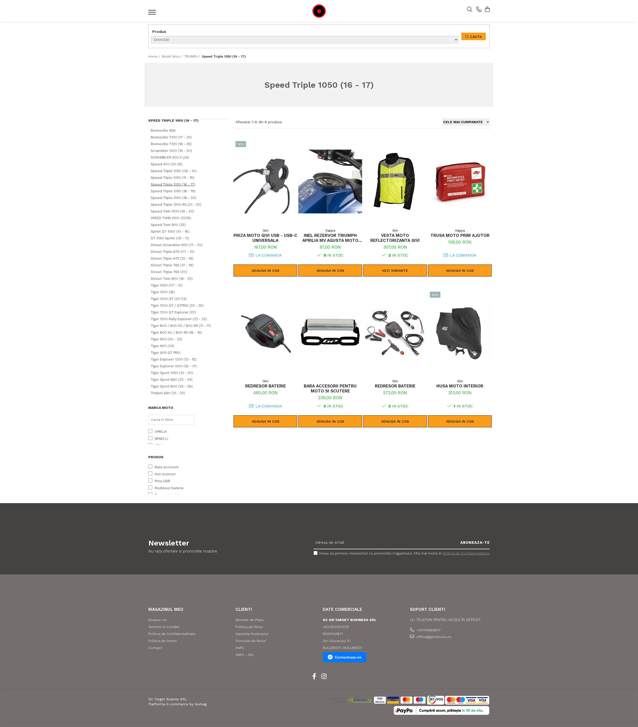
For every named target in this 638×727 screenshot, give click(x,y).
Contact (155, 648)
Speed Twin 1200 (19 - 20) (172, 211)
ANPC (240, 648)
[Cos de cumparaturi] (487, 10)
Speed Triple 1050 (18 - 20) (173, 198)
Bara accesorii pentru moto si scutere (330, 388)
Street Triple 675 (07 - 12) (172, 252)
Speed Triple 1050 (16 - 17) (173, 184)
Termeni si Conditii (163, 627)
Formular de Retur (251, 641)
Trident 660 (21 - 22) (168, 393)
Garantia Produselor (252, 634)
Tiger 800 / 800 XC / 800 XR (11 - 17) (181, 326)
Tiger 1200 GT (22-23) (168, 299)
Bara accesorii (166, 467)
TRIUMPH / (192, 56)
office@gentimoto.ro (433, 637)
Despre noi (157, 620)
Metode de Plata (249, 620)
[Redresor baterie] (265, 332)
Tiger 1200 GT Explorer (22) (173, 312)
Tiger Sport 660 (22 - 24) (171, 379)
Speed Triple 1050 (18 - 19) (173, 191)
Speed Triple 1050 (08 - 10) (173, 171)
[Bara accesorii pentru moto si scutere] (330, 332)
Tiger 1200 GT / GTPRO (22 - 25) (177, 305)
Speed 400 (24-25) (166, 164)
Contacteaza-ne (348, 657)
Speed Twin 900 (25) (168, 225)
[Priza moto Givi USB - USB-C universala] (265, 181)
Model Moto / (172, 56)
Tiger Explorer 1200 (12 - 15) (173, 359)
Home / (154, 56)
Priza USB (162, 481)
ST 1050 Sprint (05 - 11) (170, 238)
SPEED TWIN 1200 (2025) (171, 218)
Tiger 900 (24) (162, 346)
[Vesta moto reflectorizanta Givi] (395, 181)
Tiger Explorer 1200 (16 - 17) (174, 366)
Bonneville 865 (163, 130)
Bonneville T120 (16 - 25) (171, 144)
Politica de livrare (162, 641)
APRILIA (161, 432)
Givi (265, 230)
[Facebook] (314, 676)
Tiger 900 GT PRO (165, 353)
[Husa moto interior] (460, 332)
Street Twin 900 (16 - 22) (172, 278)
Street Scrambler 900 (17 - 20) (177, 245)
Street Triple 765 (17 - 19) (172, 265)
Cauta (475, 37)
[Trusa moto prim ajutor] (460, 181)
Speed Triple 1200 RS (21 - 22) (176, 204)
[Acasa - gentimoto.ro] (319, 11)
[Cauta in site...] (469, 10)
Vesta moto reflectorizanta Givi (395, 238)
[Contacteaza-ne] (478, 10)
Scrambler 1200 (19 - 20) (171, 151)
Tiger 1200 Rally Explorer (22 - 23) (179, 319)
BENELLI (161, 439)
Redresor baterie (169, 488)
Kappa (330, 230)
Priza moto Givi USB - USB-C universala (265, 238)
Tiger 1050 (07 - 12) (166, 285)
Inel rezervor (165, 474)
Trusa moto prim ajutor (459, 235)
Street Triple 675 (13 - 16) (172, 258)
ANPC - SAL (245, 655)
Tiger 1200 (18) (163, 292)
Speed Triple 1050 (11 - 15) (172, 178)
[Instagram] (323, 676)
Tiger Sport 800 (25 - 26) (172, 386)
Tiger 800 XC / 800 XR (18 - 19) (176, 332)
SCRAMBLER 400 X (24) (170, 157)
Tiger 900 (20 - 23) (166, 339)
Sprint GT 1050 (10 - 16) (170, 231)
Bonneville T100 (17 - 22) (171, 137)
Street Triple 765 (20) (169, 272)
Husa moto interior (459, 385)
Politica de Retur (249, 627)
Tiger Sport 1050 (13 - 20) (172, 373)
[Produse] (152, 13)
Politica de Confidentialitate (466, 553)
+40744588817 (428, 630)
